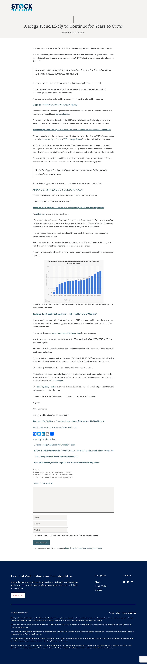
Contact (98, 590)
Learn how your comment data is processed (83, 548)
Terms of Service (129, 613)
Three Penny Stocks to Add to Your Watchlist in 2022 (56, 456)
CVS (52, 472)
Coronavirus (45, 472)
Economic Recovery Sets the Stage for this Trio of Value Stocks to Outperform (66, 462)
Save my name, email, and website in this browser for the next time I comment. (67, 535)
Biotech (38, 472)
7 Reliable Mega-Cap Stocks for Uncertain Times (54, 445)
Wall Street (39, 214)
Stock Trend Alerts (79, 32)
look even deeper (56, 380)
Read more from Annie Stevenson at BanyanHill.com (54, 427)
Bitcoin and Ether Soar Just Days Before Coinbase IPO (54, 475)
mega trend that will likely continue (66, 333)
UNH (66, 472)
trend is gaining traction (46, 387)
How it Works (100, 586)
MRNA (57, 472)
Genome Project (62, 114)
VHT (70, 472)
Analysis (38, 470)
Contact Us (18, 595)
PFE (61, 472)
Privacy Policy (114, 613)
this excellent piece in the (61, 139)
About (97, 582)
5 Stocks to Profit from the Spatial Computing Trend (54, 477)
